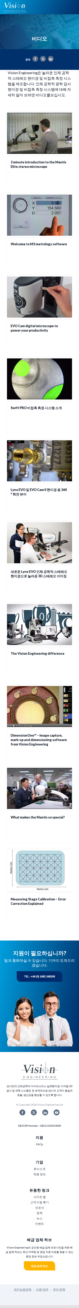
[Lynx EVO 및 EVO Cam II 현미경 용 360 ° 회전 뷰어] (39, 461)
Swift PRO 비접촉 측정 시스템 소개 (36, 408)
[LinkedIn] (50, 59)
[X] (42, 59)
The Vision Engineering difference (37, 653)
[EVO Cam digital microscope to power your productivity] (39, 297)
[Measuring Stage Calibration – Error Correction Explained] (39, 870)
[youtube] (57, 1112)
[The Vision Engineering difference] (39, 624)
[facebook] (22, 1112)
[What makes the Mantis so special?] (39, 788)
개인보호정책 (22, 1289)
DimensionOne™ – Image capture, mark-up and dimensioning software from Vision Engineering (39, 739)
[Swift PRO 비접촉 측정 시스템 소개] (39, 379)
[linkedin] (45, 1112)
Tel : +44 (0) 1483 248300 (39, 976)
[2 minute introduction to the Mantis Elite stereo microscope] (39, 133)
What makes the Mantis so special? (38, 817)
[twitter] (34, 1112)
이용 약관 (42, 1289)
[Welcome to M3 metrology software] (39, 215)
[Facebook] (34, 59)
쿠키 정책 (59, 1289)
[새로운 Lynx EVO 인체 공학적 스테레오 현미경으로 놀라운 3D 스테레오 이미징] (39, 542)
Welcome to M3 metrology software (39, 244)
